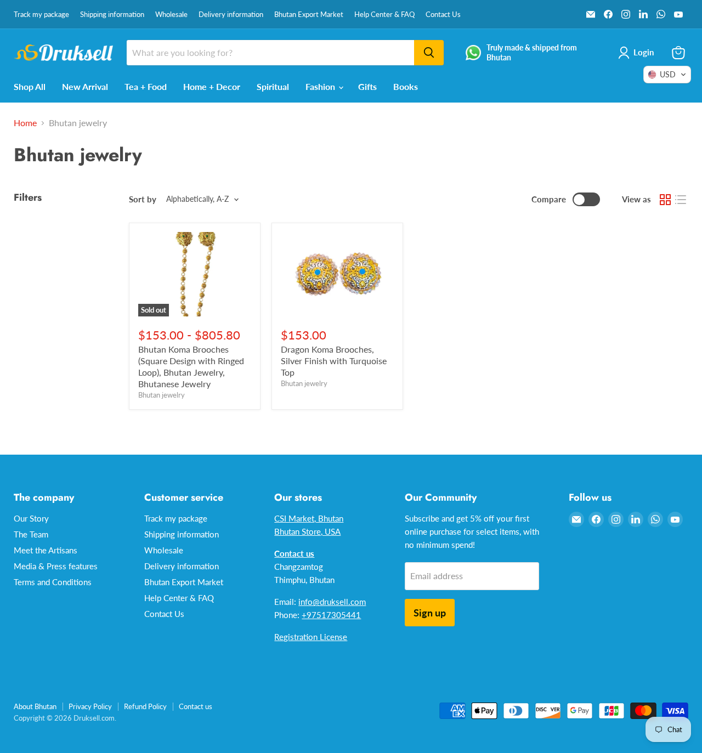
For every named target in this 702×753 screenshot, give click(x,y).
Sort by (142, 199)
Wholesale (171, 14)
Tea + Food (145, 86)
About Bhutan (35, 706)
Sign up (430, 613)
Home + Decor (211, 86)
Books (405, 86)
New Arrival (85, 86)
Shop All (30, 86)
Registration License (310, 637)
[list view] (680, 199)
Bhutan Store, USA (307, 531)
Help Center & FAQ (384, 14)
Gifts (367, 86)
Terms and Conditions (53, 582)
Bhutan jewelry (161, 394)
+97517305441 (331, 615)
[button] (667, 74)
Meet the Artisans (45, 550)
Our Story (31, 518)
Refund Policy (145, 706)
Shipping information (112, 14)
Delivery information (231, 14)
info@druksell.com (332, 602)
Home (25, 123)
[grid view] (665, 199)
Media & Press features (56, 566)
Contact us (195, 706)
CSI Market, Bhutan (308, 518)
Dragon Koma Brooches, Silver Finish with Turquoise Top (334, 360)
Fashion (321, 86)
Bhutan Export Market (308, 14)
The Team (31, 534)
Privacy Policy (90, 706)
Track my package (41, 14)
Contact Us (443, 14)
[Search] (429, 52)
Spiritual (273, 86)
